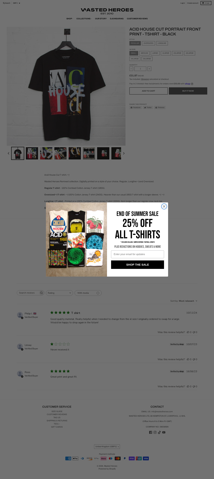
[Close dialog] (164, 206)
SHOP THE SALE (137, 264)
